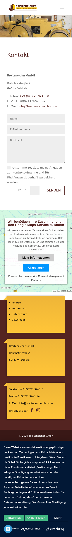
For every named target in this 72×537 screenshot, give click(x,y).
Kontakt (16, 302)
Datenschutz (19, 314)
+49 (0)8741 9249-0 (34, 96)
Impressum (18, 308)
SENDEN (54, 190)
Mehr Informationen (36, 257)
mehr (58, 517)
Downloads (18, 319)
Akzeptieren (36, 267)
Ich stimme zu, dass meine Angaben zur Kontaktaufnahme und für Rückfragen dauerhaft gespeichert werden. (34, 175)
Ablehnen (13, 517)
